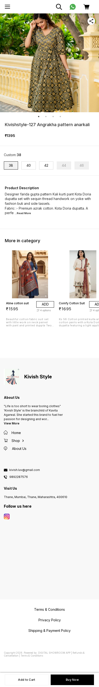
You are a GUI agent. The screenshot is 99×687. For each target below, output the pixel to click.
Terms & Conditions (32, 655)
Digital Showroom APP (54, 652)
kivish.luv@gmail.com (24, 470)
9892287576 (18, 477)
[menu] (7, 6)
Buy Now (72, 679)
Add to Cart (26, 679)
